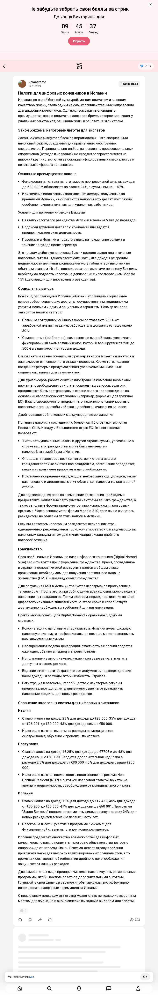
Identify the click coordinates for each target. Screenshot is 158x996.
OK (145, 977)
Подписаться (129, 83)
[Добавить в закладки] (30, 920)
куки (31, 976)
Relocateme (37, 82)
